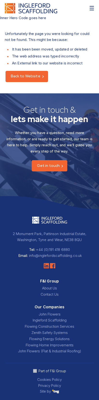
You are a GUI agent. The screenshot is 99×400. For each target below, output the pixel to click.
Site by (46, 391)
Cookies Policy (49, 379)
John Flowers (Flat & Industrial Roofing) (49, 351)
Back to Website (25, 76)
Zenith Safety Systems (49, 332)
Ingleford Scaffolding (50, 320)
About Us (49, 288)
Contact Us (50, 294)
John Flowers (50, 314)
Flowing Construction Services (49, 326)
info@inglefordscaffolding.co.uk (55, 255)
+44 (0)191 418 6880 (53, 249)
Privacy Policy (49, 385)
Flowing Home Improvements (50, 345)
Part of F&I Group (52, 371)
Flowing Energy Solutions (49, 339)
